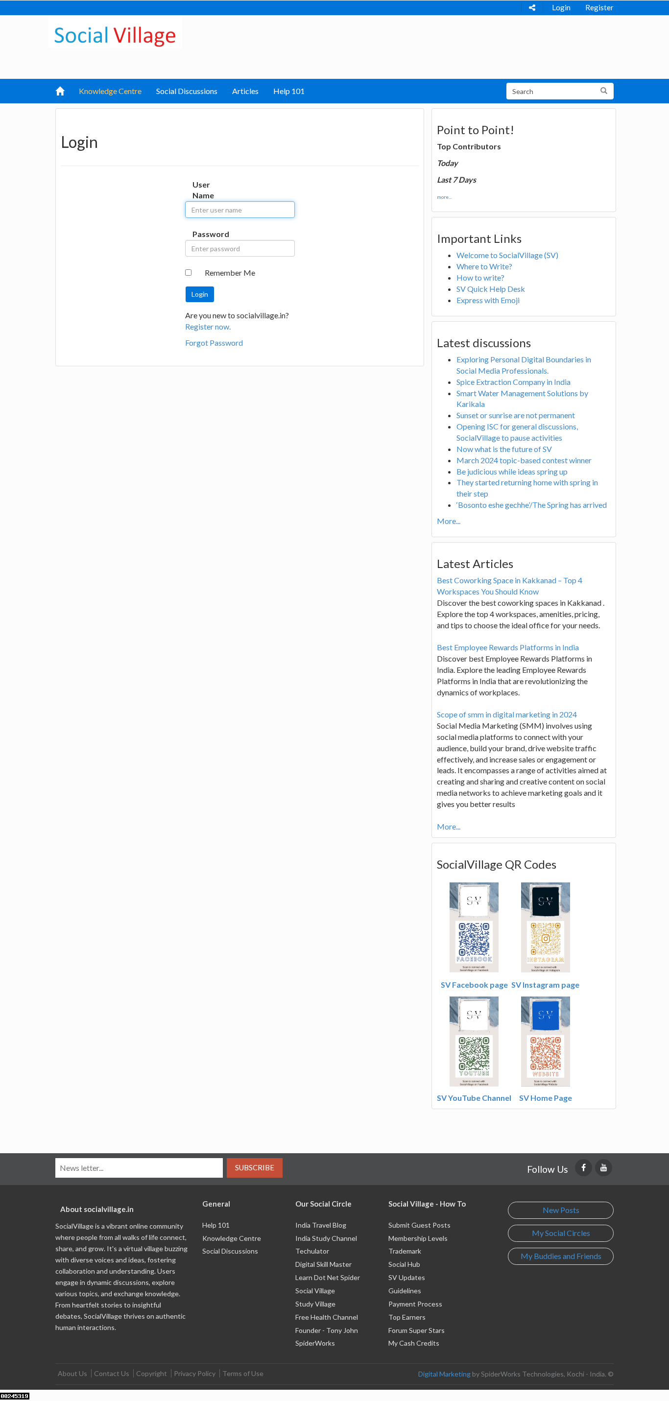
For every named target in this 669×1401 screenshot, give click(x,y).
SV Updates (406, 1277)
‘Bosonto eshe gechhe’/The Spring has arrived (531, 504)
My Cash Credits (413, 1343)
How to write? (480, 277)
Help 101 (289, 90)
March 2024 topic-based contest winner (524, 460)
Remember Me (230, 272)
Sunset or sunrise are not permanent (515, 415)
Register (599, 7)
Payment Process (415, 1304)
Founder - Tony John (326, 1330)
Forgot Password (214, 342)
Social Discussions (186, 90)
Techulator (312, 1251)
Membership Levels (418, 1238)
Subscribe (254, 1167)
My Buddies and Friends (561, 1255)
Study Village (315, 1304)
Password (202, 233)
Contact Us (111, 1373)
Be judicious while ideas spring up (512, 471)
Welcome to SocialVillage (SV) (507, 255)
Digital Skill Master (323, 1264)
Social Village (315, 1290)
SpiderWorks (315, 1343)
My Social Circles (561, 1232)
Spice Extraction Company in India (513, 381)
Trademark (404, 1251)
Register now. (208, 326)
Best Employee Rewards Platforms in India (508, 647)
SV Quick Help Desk (490, 288)
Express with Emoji (488, 300)
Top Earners (407, 1317)
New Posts (561, 1209)
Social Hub (404, 1264)
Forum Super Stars (416, 1330)
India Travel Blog (320, 1225)
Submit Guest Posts (419, 1225)
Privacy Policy (194, 1373)
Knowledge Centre (110, 90)
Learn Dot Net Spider (327, 1277)
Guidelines (404, 1290)
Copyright (151, 1373)
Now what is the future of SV (504, 448)
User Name (202, 190)
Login (561, 7)
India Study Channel (326, 1238)
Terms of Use (242, 1373)
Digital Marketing (444, 1374)
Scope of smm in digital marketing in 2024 (507, 714)
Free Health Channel (326, 1317)
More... (448, 520)
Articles (245, 90)
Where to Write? (484, 266)
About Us (72, 1373)
